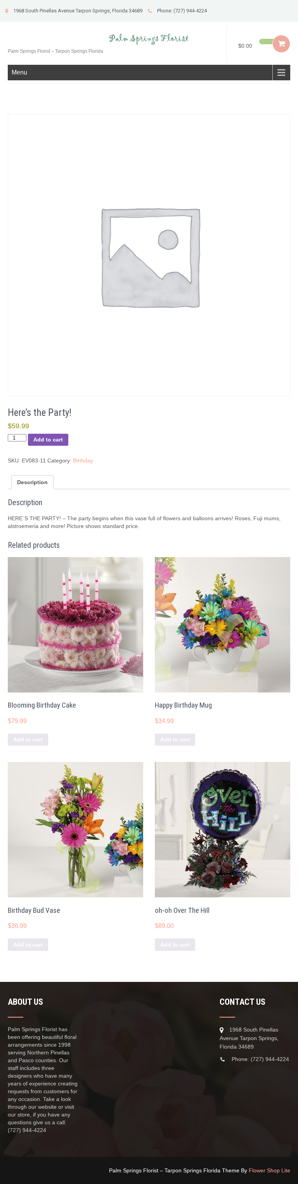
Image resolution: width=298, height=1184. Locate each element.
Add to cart (48, 439)
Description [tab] (32, 482)
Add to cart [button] (28, 739)
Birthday (83, 460)
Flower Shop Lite (269, 1170)
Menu (19, 72)
